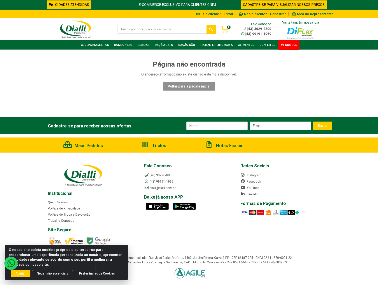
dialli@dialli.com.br (163, 188)
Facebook (253, 182)
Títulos (158, 145)
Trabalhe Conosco (61, 221)
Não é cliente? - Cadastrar (265, 14)
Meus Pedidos (88, 145)
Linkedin (252, 194)
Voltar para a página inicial (189, 86)
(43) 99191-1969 (258, 34)
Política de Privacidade (64, 208)
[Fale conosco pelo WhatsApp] (11, 263)
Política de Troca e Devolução (69, 214)
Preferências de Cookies (97, 273)
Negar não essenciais (52, 273)
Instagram (253, 175)
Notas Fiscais (229, 145)
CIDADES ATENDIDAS (71, 5)
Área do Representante (315, 14)
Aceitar (21, 273)
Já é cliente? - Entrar (217, 14)
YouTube (252, 188)
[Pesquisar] (211, 29)
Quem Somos (58, 202)
